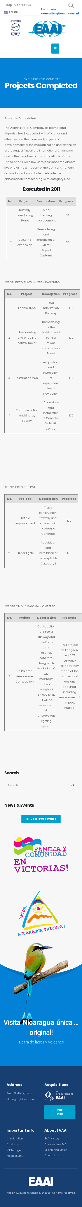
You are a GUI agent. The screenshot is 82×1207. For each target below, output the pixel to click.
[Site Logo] (48, 28)
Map (8, 5)
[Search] (73, 785)
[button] (71, 5)
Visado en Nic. (35, 50)
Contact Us (22, 5)
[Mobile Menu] (55, 49)
